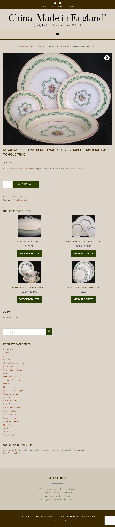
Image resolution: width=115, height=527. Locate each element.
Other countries (10, 394)
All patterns (8, 349)
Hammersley (9, 376)
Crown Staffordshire (12, 369)
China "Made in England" (57, 18)
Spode (6, 428)
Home (17, 46)
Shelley (6, 424)
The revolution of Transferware (57, 492)
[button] (107, 57)
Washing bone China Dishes (57, 496)
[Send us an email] (55, 3)
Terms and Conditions (64, 6)
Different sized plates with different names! (57, 489)
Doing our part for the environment (57, 499)
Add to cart (26, 184)
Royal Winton (9, 418)
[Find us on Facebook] (60, 3)
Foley (5, 373)
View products (29, 253)
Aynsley (6, 352)
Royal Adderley (10, 400)
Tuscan (6, 431)
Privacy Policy (47, 6)
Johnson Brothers (11, 380)
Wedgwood (8, 435)
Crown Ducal (9, 366)
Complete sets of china (13, 363)
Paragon (7, 397)
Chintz (6, 356)
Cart (61, 521)
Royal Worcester (28, 46)
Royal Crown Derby (12, 407)
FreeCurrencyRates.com (14, 453)
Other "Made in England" (14, 390)
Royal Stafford (9, 414)
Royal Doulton (9, 411)
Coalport (7, 359)
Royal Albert (9, 404)
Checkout (68, 521)
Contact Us (48, 521)
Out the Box (92, 516)
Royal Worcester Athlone (23, 168)
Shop (56, 521)
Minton (6, 383)
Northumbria (9, 387)
